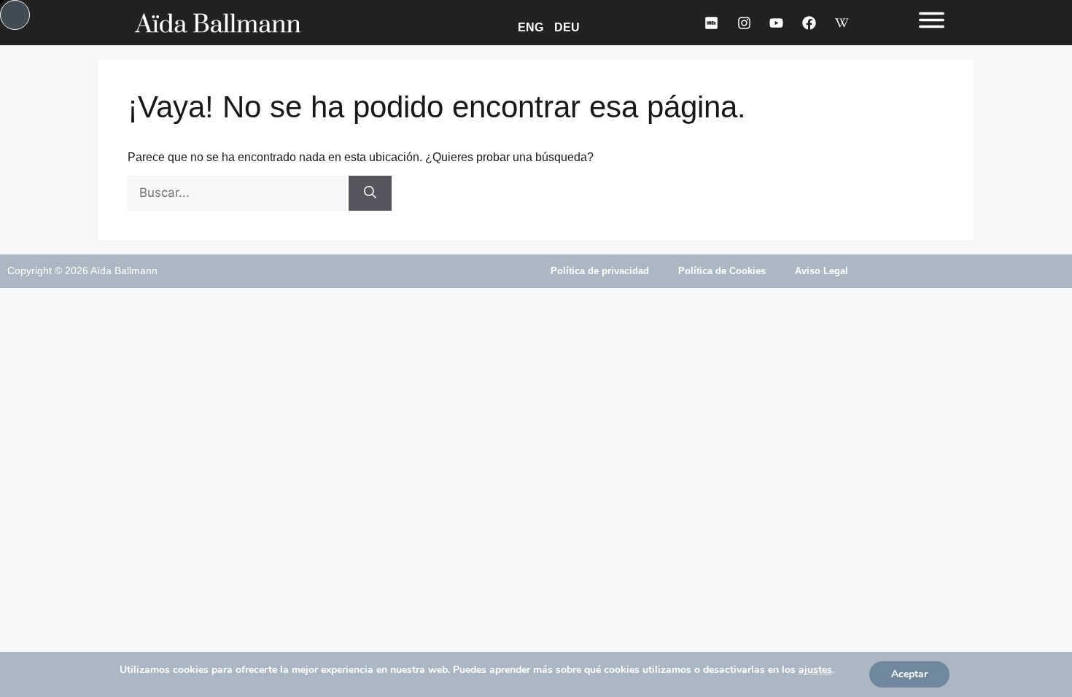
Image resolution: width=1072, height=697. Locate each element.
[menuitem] (533, 26)
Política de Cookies (722, 270)
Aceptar (909, 674)
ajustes (815, 670)
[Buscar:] (238, 193)
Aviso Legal (821, 270)
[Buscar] (370, 193)
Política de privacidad (600, 270)
